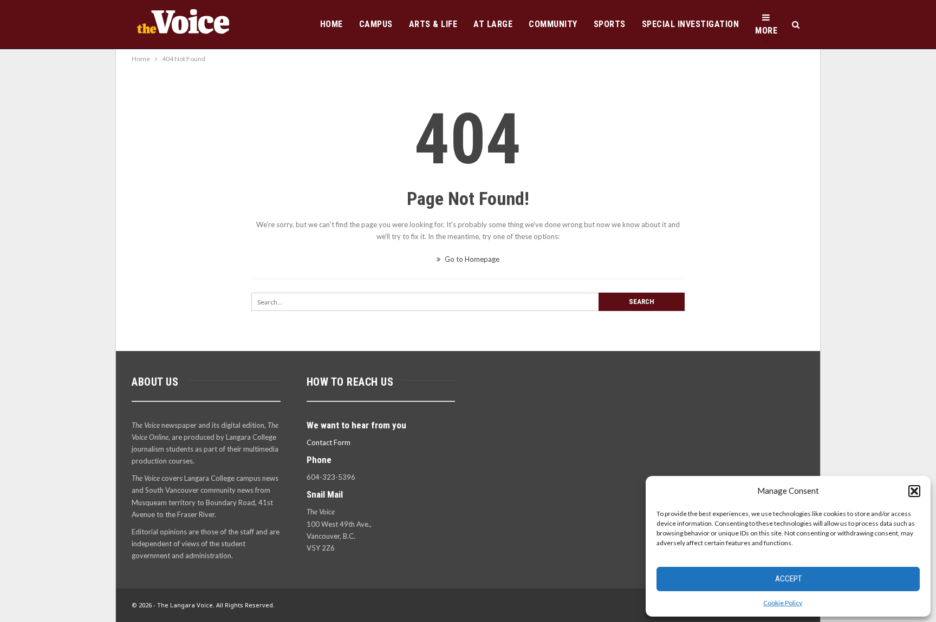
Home (331, 24)
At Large (492, 24)
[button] (914, 491)
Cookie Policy (782, 603)
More (766, 30)
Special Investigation (690, 24)
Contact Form (328, 442)
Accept (788, 579)
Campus (376, 24)
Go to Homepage (471, 259)
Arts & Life (433, 24)
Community (553, 24)
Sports (610, 24)
